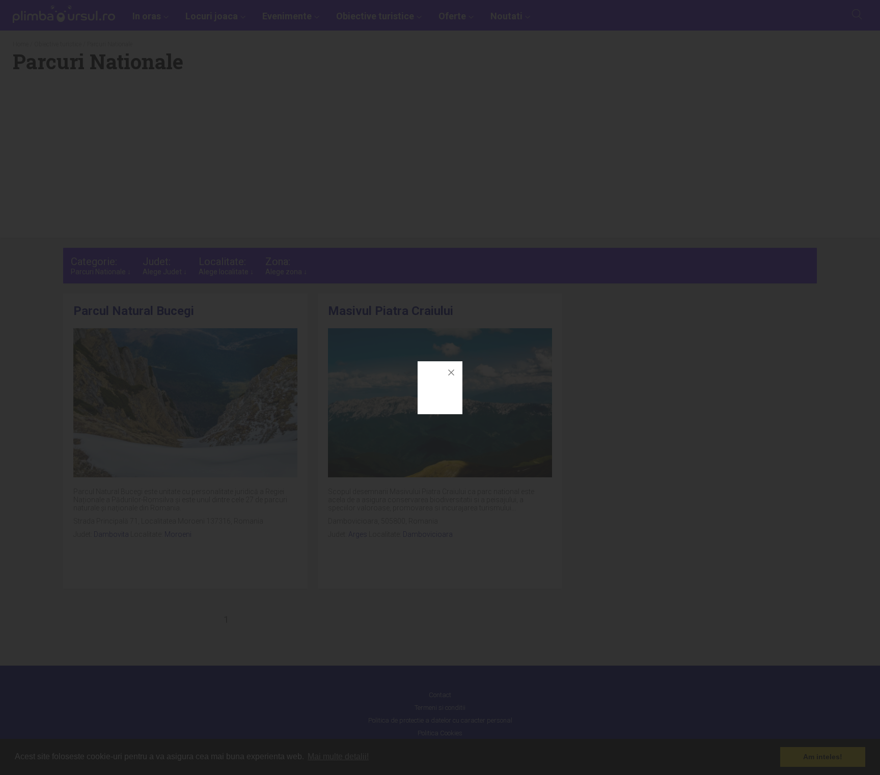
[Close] (451, 372)
